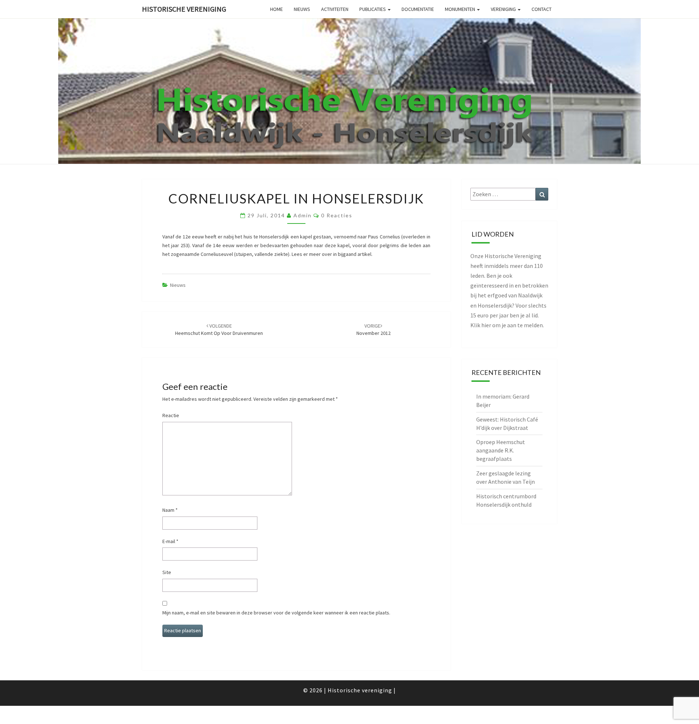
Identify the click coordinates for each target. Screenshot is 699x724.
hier (486, 325)
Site (166, 572)
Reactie (170, 415)
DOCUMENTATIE (418, 9)
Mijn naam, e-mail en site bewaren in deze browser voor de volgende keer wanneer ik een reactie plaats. (276, 612)
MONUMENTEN (460, 9)
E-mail (170, 541)
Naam (170, 510)
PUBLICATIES (373, 9)
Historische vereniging (184, 8)
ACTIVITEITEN (334, 9)
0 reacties (336, 215)
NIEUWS (302, 9)
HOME (276, 9)
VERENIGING (504, 9)
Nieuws (178, 285)
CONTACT (542, 9)
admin (302, 215)
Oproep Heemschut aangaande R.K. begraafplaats (500, 450)
